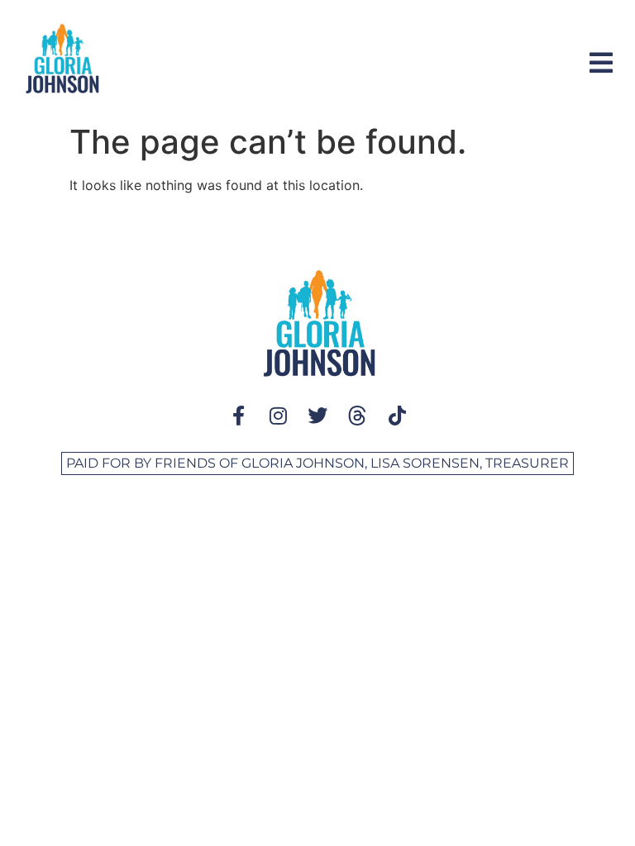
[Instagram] (278, 415)
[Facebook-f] (238, 415)
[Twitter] (317, 415)
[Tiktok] (397, 415)
